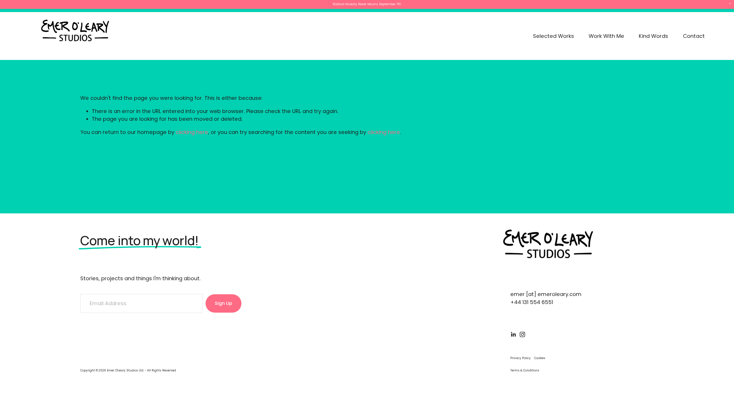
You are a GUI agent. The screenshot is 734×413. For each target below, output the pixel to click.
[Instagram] (522, 334)
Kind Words (653, 36)
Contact (694, 36)
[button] (730, 4)
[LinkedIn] (513, 334)
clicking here (192, 132)
